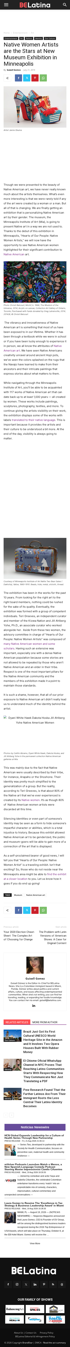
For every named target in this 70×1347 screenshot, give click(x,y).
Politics (29, 38)
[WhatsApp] (43, 77)
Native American (14, 254)
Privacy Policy (46, 1332)
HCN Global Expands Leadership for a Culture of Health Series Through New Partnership (34, 1136)
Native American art (35, 895)
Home (7, 32)
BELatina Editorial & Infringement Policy (35, 1336)
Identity (38, 38)
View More (35, 1243)
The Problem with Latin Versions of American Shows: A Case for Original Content (52, 937)
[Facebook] (18, 77)
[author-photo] (35, 973)
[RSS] (53, 1284)
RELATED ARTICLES (17, 1022)
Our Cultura (50, 38)
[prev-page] (6, 1115)
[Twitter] (26, 77)
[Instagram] (17, 1284)
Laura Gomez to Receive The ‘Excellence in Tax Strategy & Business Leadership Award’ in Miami (34, 1204)
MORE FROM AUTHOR (44, 1022)
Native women (31, 800)
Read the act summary (54, 1342)
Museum (18, 895)
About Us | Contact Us (25, 1332)
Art (32, 32)
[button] (6, 5)
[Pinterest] (35, 77)
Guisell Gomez (14, 70)
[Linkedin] (35, 1006)
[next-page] (11, 1115)
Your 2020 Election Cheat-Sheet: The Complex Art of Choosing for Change (19, 935)
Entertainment (20, 32)
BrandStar (27, 1342)
